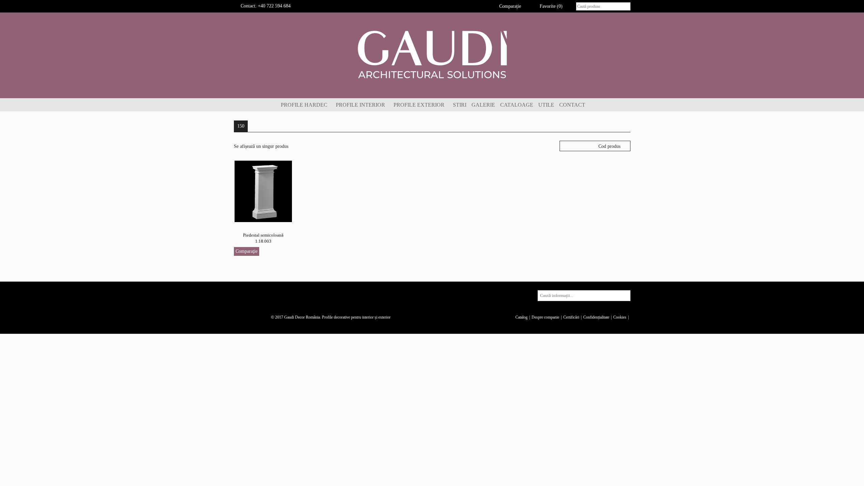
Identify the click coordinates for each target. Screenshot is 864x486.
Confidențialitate (596, 317)
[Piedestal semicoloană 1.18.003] (263, 190)
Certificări (571, 317)
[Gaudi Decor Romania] (432, 54)
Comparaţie (247, 251)
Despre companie (545, 317)
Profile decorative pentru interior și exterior (356, 317)
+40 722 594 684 (274, 5)
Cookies (619, 317)
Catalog (521, 317)
